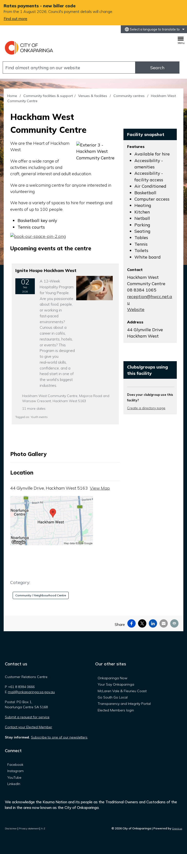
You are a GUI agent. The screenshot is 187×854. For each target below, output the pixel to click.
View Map (100, 488)
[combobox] (154, 29)
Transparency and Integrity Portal (124, 703)
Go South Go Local (113, 697)
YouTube (14, 777)
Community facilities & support (48, 96)
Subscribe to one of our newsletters (59, 737)
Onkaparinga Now (112, 678)
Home (12, 96)
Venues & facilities (93, 96)
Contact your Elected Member (28, 727)
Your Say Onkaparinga (116, 684)
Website (135, 309)
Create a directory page (146, 408)
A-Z (43, 828)
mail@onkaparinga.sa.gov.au (31, 692)
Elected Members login (116, 710)
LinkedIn (13, 784)
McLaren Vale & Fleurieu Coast (122, 691)
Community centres (129, 96)
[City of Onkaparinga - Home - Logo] (29, 47)
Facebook (15, 764)
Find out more (15, 18)
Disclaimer (11, 828)
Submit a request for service (27, 717)
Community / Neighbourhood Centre (40, 595)
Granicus (177, 828)
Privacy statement (29, 828)
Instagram (15, 771)
